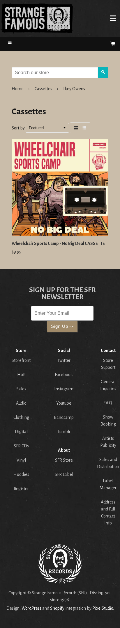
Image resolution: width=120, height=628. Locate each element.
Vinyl (21, 460)
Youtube (63, 403)
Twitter (63, 360)
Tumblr (63, 431)
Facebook (64, 374)
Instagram (63, 389)
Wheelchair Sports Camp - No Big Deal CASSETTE (58, 243)
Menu (112, 18)
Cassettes (43, 88)
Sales (21, 389)
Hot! (21, 374)
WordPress (31, 608)
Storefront (21, 360)
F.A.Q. (108, 403)
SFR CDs (21, 446)
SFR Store (64, 460)
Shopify (57, 608)
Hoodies (21, 474)
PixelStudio (102, 608)
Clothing (21, 417)
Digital (21, 431)
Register (21, 488)
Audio (21, 403)
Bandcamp (64, 417)
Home (36, 18)
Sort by (18, 128)
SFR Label (64, 474)
